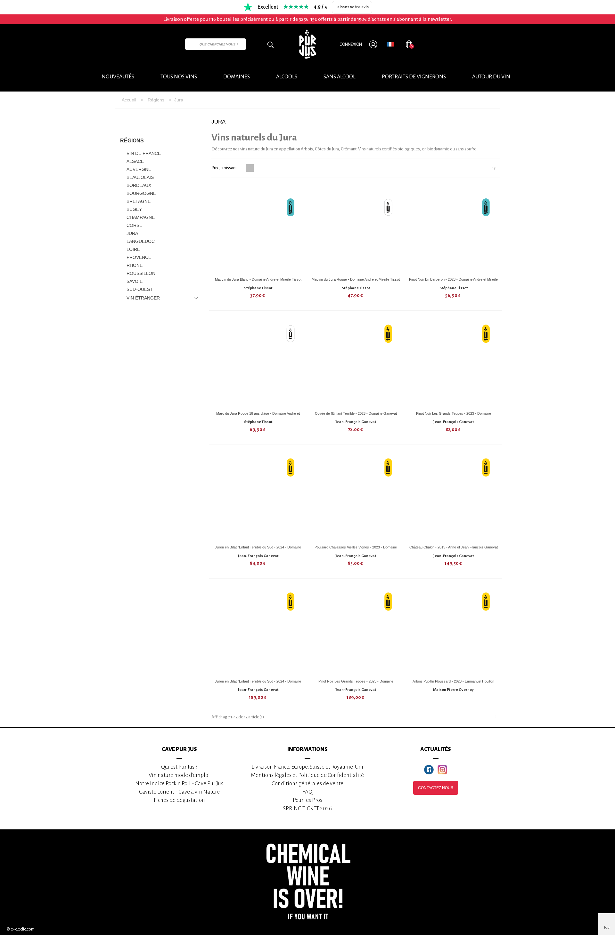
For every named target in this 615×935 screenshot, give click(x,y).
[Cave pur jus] (307, 44)
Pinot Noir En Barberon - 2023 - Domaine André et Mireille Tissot (453, 281)
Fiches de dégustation (179, 800)
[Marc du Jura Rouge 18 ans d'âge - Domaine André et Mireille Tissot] (258, 363)
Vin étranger (143, 297)
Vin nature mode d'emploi (179, 775)
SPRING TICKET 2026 (307, 808)
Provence (139, 257)
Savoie (135, 281)
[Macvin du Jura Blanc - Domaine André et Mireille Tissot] (258, 229)
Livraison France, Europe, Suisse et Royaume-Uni (307, 767)
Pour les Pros (307, 800)
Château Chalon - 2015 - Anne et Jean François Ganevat (453, 547)
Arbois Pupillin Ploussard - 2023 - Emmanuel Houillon (453, 681)
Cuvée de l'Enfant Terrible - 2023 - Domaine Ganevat (356, 413)
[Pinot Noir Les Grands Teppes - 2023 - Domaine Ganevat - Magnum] (355, 631)
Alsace (135, 161)
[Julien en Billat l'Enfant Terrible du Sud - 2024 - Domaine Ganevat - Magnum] (258, 631)
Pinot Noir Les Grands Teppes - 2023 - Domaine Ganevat (453, 416)
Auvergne (139, 169)
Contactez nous (435, 788)
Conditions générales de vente (307, 783)
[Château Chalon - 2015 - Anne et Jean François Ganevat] (453, 497)
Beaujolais (140, 177)
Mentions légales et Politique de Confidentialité (307, 775)
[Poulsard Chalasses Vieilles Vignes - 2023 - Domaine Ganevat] (355, 497)
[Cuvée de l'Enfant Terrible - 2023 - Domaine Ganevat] (355, 363)
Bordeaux (139, 185)
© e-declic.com (20, 929)
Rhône (135, 265)
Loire (133, 249)
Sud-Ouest (140, 289)
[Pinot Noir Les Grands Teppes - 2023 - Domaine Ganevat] (453, 363)
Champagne (141, 217)
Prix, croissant (224, 167)
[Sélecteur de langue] (390, 44)
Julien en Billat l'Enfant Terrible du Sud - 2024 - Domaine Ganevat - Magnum (258, 683)
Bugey (134, 209)
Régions (132, 140)
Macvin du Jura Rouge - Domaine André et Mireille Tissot (356, 279)
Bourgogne (141, 193)
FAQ (307, 792)
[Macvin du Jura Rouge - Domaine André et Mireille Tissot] (355, 229)
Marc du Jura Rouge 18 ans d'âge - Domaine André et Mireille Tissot (258, 416)
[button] (491, 77)
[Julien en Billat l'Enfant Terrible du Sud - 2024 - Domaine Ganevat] (258, 497)
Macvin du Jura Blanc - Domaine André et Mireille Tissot (258, 279)
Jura (132, 233)
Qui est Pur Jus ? (179, 767)
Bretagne (139, 201)
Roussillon (141, 273)
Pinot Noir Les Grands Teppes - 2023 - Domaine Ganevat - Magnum (355, 683)
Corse (134, 225)
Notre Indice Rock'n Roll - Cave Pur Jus (179, 783)
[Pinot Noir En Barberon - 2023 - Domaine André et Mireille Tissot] (453, 229)
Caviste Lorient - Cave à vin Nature (179, 792)
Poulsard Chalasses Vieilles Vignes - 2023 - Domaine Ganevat (356, 549)
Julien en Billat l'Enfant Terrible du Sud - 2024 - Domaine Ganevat (258, 549)
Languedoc (141, 241)
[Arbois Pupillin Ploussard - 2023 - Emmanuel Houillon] (453, 631)
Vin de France (144, 153)
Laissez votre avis (352, 7)
